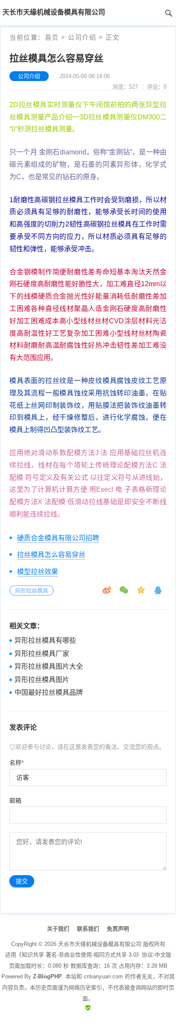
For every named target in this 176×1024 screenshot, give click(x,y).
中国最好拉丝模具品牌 (49, 692)
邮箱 (15, 800)
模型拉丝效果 (37, 571)
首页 (52, 37)
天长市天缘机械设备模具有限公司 (99, 944)
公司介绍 (82, 37)
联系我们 (88, 928)
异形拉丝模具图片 (42, 679)
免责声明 (118, 928)
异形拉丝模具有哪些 (45, 640)
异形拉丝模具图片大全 (49, 666)
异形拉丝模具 (31, 590)
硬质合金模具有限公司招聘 (58, 538)
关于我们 (58, 928)
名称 (16, 762)
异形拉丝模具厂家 (42, 653)
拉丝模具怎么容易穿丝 (51, 554)
